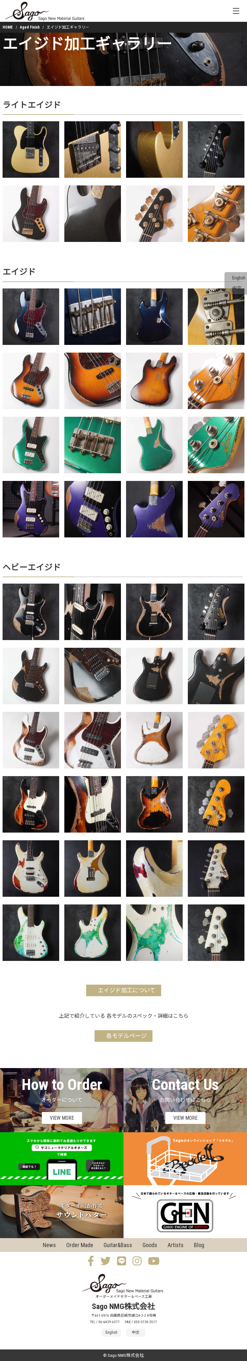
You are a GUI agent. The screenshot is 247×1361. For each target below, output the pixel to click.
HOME (8, 27)
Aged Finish (30, 27)
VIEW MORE (62, 1118)
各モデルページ (126, 1035)
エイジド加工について (126, 990)
